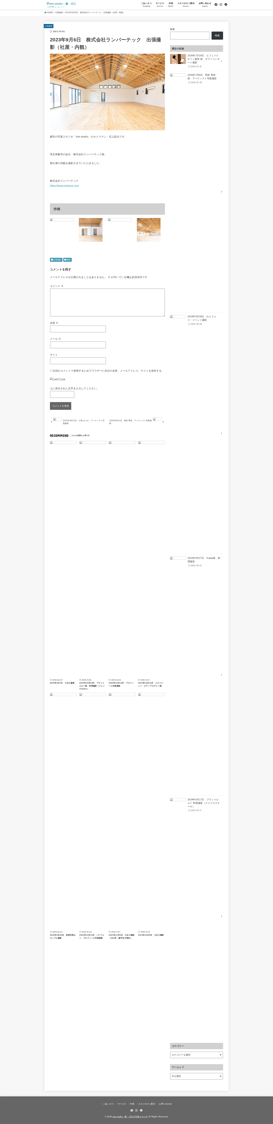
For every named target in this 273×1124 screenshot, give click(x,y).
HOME (50, 12)
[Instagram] (220, 4)
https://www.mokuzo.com (64, 185)
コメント (57, 285)
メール (55, 338)
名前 (54, 322)
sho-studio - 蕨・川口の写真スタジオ (130, 1116)
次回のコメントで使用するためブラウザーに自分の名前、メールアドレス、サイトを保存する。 (108, 370)
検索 (172, 29)
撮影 (69, 260)
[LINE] (225, 4)
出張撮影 (59, 12)
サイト (54, 354)
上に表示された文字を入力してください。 (74, 388)
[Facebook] (216, 4)
